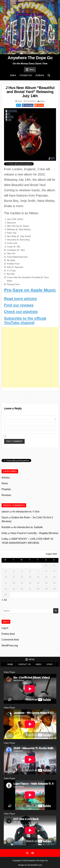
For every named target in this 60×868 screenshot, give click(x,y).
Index (13, 75)
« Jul (4, 599)
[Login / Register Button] (32, 853)
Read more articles (20, 299)
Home (10, 664)
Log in (5, 628)
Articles (6, 477)
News (42, 101)
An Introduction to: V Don (26, 511)
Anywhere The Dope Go (30, 57)
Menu (31, 69)
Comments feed (10, 639)
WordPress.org (10, 645)
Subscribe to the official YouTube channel (25, 320)
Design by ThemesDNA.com (30, 865)
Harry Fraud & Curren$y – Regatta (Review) (34, 533)
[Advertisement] (30, 357)
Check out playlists (21, 312)
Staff (49, 664)
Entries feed (8, 634)
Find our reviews (19, 305)
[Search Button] (49, 75)
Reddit (40, 105)
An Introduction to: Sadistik (28, 527)
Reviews (6, 495)
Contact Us (26, 75)
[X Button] (27, 853)
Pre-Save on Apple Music (30, 290)
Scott (20, 101)
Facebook (29, 105)
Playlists (6, 489)
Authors (40, 75)
